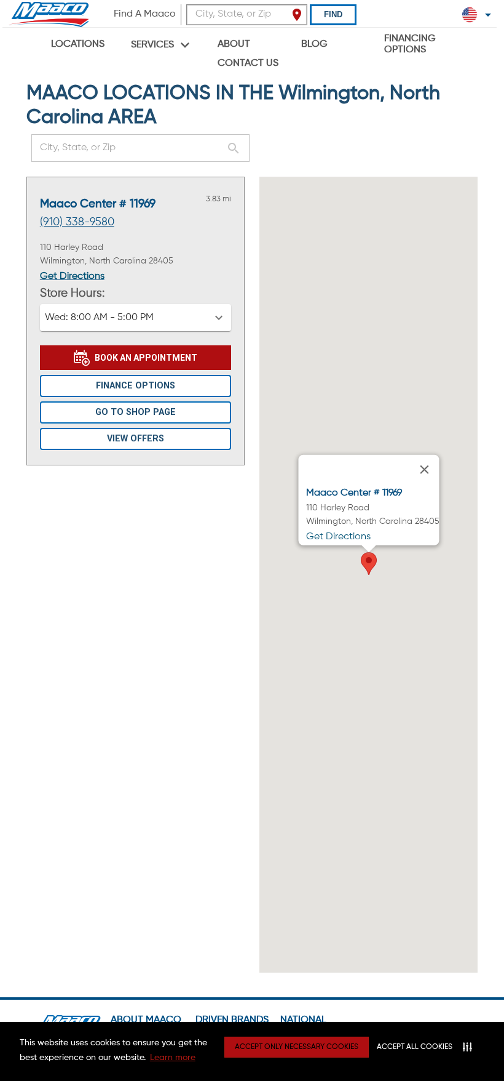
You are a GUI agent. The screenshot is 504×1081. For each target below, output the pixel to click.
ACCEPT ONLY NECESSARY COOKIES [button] (296, 1047)
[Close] (424, 469)
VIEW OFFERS (135, 438)
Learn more (172, 1057)
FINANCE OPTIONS (135, 385)
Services (152, 45)
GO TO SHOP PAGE (135, 412)
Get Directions (72, 276)
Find (333, 14)
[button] (135, 317)
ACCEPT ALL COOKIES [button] (414, 1047)
